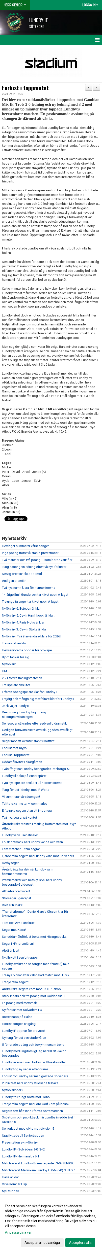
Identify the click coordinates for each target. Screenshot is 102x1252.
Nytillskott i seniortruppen (20, 957)
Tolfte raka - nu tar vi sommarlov (24, 803)
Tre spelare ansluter (16, 685)
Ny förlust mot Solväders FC (22, 1010)
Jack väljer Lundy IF (16, 706)
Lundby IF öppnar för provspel (23, 1031)
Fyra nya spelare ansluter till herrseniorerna (32, 783)
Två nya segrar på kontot (19, 817)
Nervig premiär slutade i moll (22, 574)
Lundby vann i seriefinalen (20, 835)
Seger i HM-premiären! (18, 943)
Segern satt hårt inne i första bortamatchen (32, 1111)
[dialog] (51, 1224)
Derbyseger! (10, 863)
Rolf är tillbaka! (12, 905)
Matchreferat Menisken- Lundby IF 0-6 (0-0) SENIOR (38, 1170)
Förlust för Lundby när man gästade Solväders (35, 1076)
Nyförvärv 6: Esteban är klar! (21, 608)
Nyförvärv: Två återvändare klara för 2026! (31, 636)
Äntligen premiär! (14, 581)
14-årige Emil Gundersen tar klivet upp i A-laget (35, 594)
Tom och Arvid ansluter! (18, 923)
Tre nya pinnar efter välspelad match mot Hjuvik (35, 975)
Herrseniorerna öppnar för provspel (27, 650)
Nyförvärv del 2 (12, 1090)
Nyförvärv (9, 664)
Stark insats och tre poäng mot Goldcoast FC (34, 996)
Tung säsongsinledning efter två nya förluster (34, 567)
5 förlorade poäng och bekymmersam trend (33, 1044)
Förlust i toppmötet (25, 88)
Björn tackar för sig (15, 657)
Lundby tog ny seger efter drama (25, 1069)
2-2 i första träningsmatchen (22, 678)
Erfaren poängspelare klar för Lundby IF (30, 692)
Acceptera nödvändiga (42, 1243)
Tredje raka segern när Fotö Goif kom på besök (36, 1104)
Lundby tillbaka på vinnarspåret (24, 776)
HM (4, 671)
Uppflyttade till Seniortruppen (23, 1135)
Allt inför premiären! (16, 891)
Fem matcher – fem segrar (21, 849)
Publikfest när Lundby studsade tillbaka (30, 1083)
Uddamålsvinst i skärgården (22, 762)
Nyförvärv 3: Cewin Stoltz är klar (24, 629)
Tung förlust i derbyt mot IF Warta (25, 790)
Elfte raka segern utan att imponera (27, 810)
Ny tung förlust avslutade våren (24, 1038)
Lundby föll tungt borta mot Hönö (26, 1097)
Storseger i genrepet (16, 898)
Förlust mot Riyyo (14, 748)
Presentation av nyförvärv (20, 1142)
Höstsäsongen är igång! (19, 1024)
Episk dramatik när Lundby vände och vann (32, 842)
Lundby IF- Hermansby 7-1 (20, 1156)
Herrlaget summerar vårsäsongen (26, 546)
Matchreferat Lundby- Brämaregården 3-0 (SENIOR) (38, 1163)
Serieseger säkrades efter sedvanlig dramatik (34, 723)
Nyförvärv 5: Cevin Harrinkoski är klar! (28, 615)
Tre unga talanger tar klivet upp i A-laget (30, 601)
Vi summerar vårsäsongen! (21, 797)
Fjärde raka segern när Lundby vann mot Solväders (38, 856)
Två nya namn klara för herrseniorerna (28, 588)
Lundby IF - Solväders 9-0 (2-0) (23, 1149)
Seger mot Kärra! (14, 930)
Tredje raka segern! (15, 982)
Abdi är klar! (10, 950)
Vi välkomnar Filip (14, 1184)
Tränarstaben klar (14, 643)
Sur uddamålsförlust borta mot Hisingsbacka (34, 937)
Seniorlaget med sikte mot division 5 (28, 1128)
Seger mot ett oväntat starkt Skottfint (28, 741)
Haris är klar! (11, 1177)
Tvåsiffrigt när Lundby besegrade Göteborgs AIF (36, 769)
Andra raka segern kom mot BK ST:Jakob (31, 989)
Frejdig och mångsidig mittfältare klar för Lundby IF (38, 699)
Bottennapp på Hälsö (17, 1017)
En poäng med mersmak (19, 1003)
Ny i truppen (10, 1191)
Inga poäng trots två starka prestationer (30, 553)
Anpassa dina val (18, 1232)
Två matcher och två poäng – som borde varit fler (37, 560)
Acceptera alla (80, 1243)
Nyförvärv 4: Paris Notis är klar (23, 622)
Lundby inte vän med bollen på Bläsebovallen (34, 1062)
